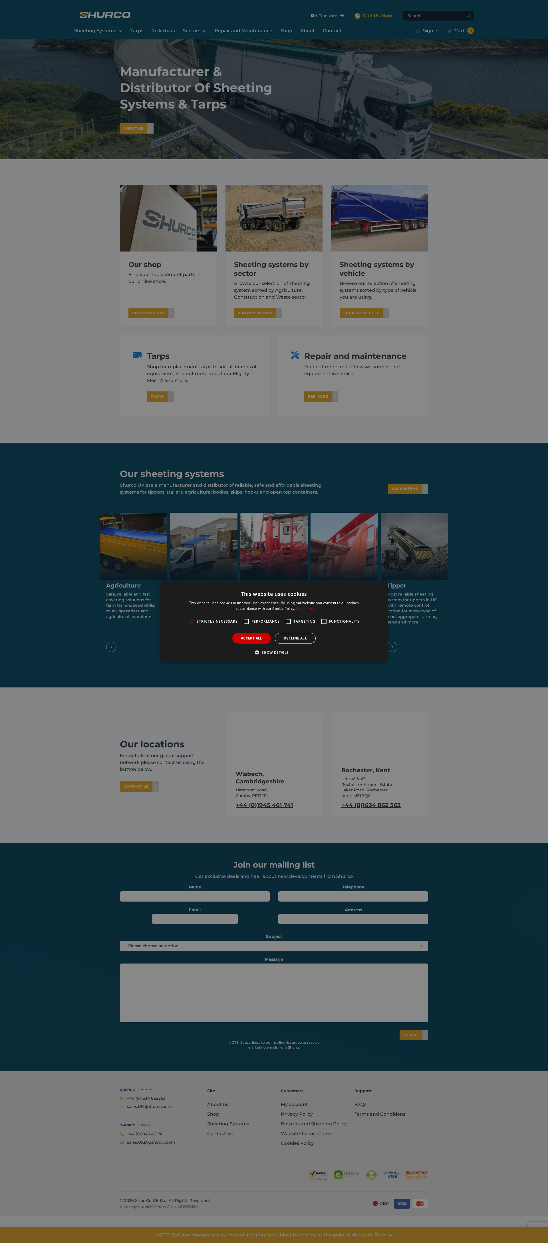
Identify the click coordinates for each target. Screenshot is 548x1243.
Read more (305, 608)
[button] (274, 652)
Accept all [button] (251, 638)
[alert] (274, 621)
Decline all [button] (295, 638)
